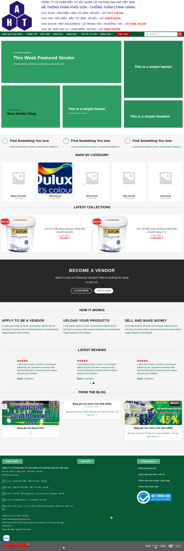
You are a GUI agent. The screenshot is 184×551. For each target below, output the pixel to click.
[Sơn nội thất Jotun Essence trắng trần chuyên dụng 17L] (112, 234)
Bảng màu (72, 34)
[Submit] (179, 34)
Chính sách (105, 34)
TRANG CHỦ (32, 34)
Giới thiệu (45, 34)
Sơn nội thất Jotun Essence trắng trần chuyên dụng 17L (156, 230)
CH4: (44, 29)
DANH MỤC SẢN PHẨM (12, 34)
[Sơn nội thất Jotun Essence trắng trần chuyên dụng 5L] (20, 234)
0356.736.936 (138, 23)
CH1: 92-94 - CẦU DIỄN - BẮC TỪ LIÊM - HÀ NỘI (70, 13)
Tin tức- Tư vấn (89, 34)
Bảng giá (57, 34)
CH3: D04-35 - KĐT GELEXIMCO (60, 23)
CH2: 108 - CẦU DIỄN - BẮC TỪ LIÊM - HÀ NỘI (69, 18)
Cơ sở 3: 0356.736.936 (18, 516)
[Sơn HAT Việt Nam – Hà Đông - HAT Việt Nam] (19, 16)
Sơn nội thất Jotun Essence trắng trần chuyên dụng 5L (64, 230)
